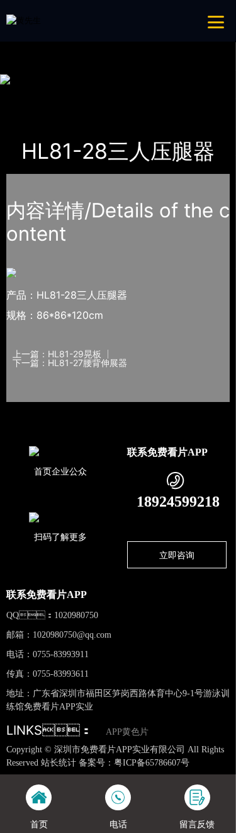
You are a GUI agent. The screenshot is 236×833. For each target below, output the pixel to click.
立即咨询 (176, 554)
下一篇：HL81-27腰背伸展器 (70, 363)
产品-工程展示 (76, 94)
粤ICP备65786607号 (151, 762)
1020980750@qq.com (72, 635)
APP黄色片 (127, 732)
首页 (27, 94)
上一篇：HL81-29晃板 (57, 354)
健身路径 (134, 94)
